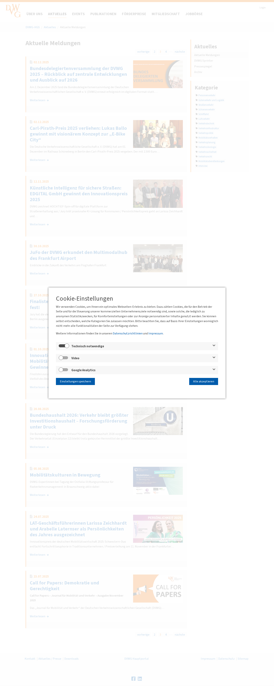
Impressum (155, 333)
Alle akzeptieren (203, 381)
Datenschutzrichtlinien (128, 333)
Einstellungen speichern (75, 381)
